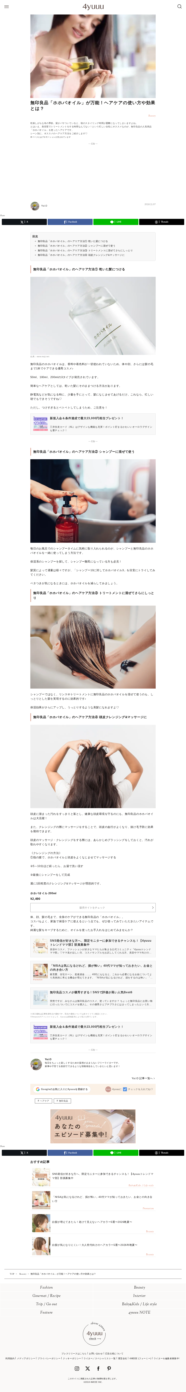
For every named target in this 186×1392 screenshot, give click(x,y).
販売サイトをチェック (92, 907)
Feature (46, 1312)
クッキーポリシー (72, 1358)
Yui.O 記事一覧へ (142, 1078)
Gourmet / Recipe (47, 1296)
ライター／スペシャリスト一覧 (100, 1358)
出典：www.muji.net (39, 356)
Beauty (139, 1287)
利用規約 (10, 1358)
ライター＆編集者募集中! (166, 1358)
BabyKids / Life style (139, 1304)
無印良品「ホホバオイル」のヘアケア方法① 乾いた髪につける (73, 241)
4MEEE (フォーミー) (140, 1358)
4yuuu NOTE (139, 1312)
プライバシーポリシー (49, 1358)
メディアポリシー (26, 1358)
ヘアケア (44, 1101)
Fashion (46, 1287)
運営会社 (122, 1358)
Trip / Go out (46, 1304)
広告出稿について (114, 1353)
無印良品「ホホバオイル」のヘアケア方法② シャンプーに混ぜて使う (77, 245)
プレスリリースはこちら (74, 1353)
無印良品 (63, 1101)
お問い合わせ (96, 1353)
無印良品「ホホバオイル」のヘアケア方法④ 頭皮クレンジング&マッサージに (81, 255)
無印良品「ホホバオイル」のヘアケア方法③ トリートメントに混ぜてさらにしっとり (85, 250)
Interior (139, 1296)
